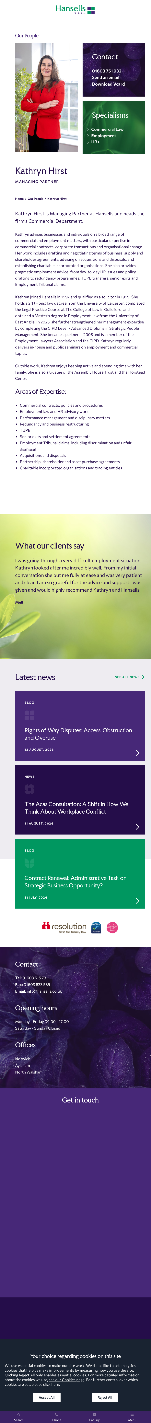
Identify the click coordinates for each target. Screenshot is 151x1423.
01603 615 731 (35, 977)
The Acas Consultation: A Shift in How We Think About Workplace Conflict (76, 808)
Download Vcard (108, 84)
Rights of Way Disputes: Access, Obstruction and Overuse (78, 734)
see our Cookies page (66, 1379)
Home (19, 198)
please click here (45, 1384)
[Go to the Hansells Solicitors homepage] (75, 9)
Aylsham (22, 1065)
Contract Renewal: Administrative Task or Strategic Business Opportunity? (75, 881)
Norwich (22, 1058)
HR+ (95, 141)
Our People (35, 198)
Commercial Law (107, 129)
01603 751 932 (106, 70)
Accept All (47, 1397)
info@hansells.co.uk (44, 991)
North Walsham (28, 1072)
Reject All (105, 1397)
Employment (103, 135)
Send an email (105, 77)
